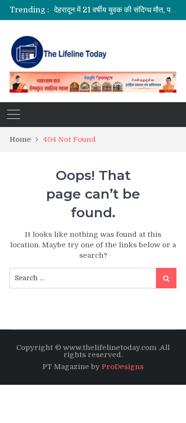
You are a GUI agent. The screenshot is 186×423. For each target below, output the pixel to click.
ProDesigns (123, 366)
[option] (115, 10)
